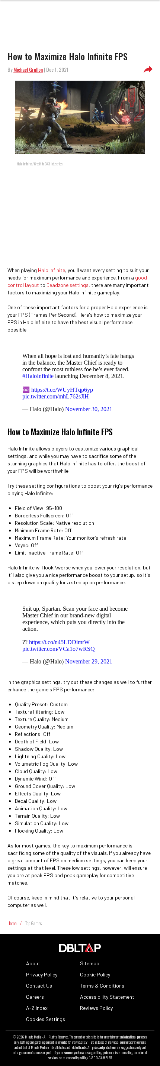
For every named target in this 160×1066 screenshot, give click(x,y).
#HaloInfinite (38, 376)
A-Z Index (37, 1008)
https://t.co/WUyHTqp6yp (62, 390)
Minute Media (33, 1037)
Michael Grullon (28, 69)
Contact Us (39, 985)
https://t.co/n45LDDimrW (59, 642)
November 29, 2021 (88, 661)
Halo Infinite (51, 270)
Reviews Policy (96, 1008)
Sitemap (89, 963)
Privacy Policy (41, 974)
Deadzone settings (68, 285)
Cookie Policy (95, 974)
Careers (35, 997)
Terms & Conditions (102, 985)
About (33, 963)
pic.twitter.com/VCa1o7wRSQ (58, 649)
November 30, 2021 (88, 409)
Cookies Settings (45, 1019)
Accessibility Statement (107, 997)
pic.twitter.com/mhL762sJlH (55, 396)
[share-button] (148, 69)
